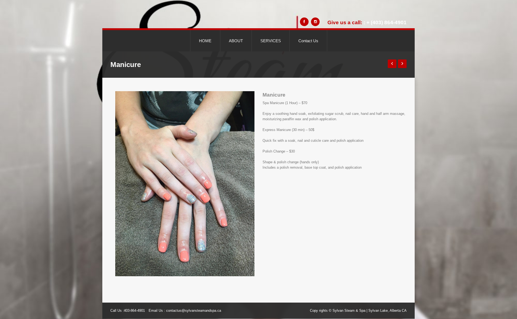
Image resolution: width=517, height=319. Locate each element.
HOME (205, 40)
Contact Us (308, 40)
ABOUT (236, 40)
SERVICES (270, 40)
